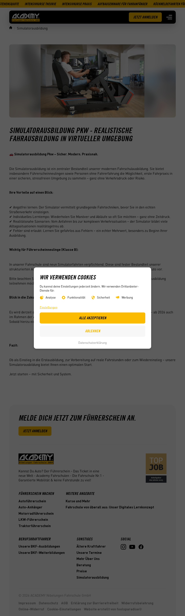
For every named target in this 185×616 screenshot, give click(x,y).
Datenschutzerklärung (92, 342)
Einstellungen (48, 307)
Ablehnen (92, 330)
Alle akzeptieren (92, 317)
